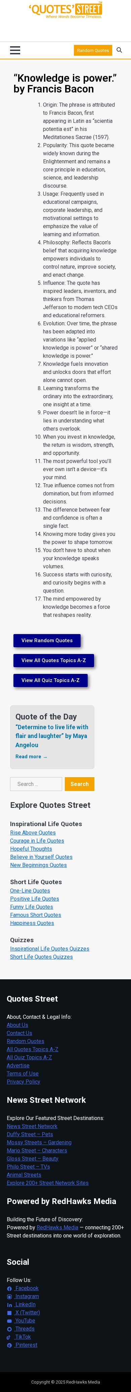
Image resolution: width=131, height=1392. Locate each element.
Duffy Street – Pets (30, 1134)
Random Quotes (93, 50)
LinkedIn (25, 1304)
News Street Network (32, 1126)
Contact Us (19, 1033)
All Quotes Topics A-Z (32, 1049)
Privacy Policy (23, 1082)
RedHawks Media (57, 1227)
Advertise (18, 1065)
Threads (24, 1329)
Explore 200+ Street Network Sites (48, 1183)
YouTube (24, 1320)
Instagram (26, 1296)
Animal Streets (24, 1175)
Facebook (26, 1288)
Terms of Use (23, 1073)
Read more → (31, 757)
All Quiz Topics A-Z (29, 1057)
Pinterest (25, 1345)
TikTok (22, 1337)
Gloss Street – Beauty (32, 1158)
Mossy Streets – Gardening (39, 1142)
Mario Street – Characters (37, 1150)
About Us (17, 1025)
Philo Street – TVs (28, 1167)
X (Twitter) (27, 1312)
